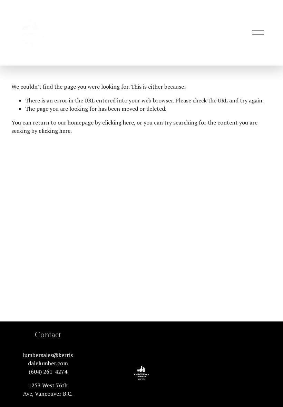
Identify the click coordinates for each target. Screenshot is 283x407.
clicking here (118, 122)
